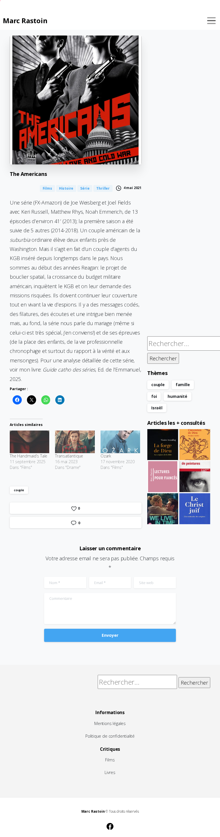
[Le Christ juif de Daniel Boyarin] (194, 508)
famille (183, 384)
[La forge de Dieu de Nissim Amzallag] (162, 444)
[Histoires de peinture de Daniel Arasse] (194, 476)
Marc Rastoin (25, 20)
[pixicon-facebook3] (110, 825)
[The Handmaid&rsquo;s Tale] (29, 442)
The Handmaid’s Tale (28, 456)
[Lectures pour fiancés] (162, 476)
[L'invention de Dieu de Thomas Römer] (194, 444)
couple (19, 490)
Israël (156, 407)
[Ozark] (120, 442)
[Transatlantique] (75, 442)
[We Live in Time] (162, 508)
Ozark (106, 456)
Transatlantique (69, 456)
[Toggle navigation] (211, 20)
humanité (177, 396)
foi (154, 396)
